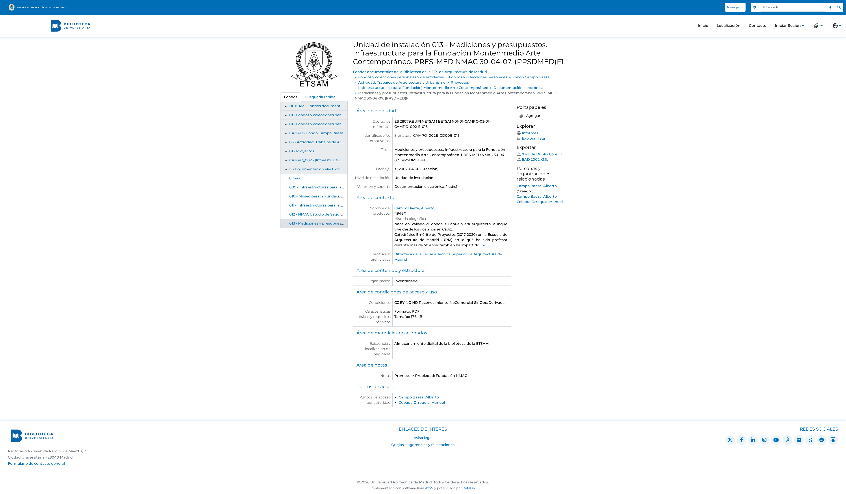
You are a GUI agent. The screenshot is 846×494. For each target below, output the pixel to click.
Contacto (757, 25)
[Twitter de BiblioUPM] (730, 440)
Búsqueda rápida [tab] (320, 97)
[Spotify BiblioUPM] (822, 440)
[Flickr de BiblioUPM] (799, 440)
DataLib (469, 488)
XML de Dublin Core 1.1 (542, 154)
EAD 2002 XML (535, 159)
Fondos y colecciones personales (478, 77)
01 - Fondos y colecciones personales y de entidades (335, 115)
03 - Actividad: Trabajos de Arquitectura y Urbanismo (336, 142)
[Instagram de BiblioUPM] (764, 440)
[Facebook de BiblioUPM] (741, 440)
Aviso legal (423, 438)
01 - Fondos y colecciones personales (321, 124)
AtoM (429, 488)
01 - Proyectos (301, 151)
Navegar (734, 7)
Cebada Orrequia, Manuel (422, 402)
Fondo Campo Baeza (531, 77)
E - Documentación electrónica (317, 169)
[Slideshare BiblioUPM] (833, 440)
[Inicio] (70, 26)
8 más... (296, 178)
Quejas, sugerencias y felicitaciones (423, 445)
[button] (817, 26)
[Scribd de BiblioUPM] (810, 440)
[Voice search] (830, 7)
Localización (728, 25)
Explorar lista (533, 138)
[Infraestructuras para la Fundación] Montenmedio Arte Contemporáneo (423, 88)
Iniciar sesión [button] (788, 26)
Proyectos (460, 82)
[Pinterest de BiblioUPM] (787, 440)
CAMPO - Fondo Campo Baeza (316, 133)
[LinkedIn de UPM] (753, 440)
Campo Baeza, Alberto (414, 208)
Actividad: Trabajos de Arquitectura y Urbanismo (401, 82)
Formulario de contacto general (36, 463)
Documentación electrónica (519, 88)
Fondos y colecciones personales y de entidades (401, 77)
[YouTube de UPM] (776, 440)
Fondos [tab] (290, 97)
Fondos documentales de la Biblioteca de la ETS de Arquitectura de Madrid (420, 72)
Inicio (703, 25)
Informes (530, 133)
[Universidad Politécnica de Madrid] (37, 7)
